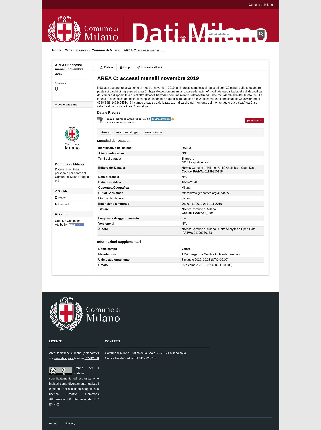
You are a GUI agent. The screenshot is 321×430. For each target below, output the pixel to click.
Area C (106, 132)
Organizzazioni (203, 36)
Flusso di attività (151, 67)
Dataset (180, 36)
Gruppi (225, 36)
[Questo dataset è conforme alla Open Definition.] (76, 224)
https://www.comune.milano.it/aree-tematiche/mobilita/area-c (188, 91)
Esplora (255, 120)
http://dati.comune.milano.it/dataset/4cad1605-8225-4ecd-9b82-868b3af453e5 (207, 95)
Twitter (61, 197)
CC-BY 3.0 (92, 358)
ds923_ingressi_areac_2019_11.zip (138, 118)
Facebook (63, 204)
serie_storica (153, 132)
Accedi (53, 423)
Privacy (70, 423)
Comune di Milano (261, 4)
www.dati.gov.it (64, 358)
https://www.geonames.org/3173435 (205, 193)
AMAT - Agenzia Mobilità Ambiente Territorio (211, 254)
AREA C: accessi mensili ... (144, 50)
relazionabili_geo (127, 132)
